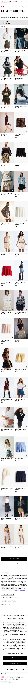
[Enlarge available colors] (16, 137)
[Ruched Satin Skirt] (7, 211)
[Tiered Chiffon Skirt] (21, 241)
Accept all (15, 657)
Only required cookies (15, 663)
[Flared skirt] (21, 182)
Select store (7, 23)
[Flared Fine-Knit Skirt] (21, 152)
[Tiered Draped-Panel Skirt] (21, 94)
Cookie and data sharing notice (15, 653)
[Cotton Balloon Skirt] (7, 417)
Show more (4, 604)
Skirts (14, 615)
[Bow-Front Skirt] (7, 506)
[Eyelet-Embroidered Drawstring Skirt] (7, 358)
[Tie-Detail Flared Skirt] (7, 152)
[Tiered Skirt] (21, 328)
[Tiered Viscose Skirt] (7, 122)
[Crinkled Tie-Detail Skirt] (7, 241)
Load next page (14, 559)
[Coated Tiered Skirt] (7, 66)
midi (16, 590)
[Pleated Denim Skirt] (21, 300)
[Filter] (26, 26)
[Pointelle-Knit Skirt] (7, 300)
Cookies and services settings (15, 669)
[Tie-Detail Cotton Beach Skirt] (7, 534)
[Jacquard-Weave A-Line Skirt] (7, 94)
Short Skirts (21, 615)
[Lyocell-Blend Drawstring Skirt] (7, 182)
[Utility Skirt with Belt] (21, 506)
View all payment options (6, 681)
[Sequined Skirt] (21, 66)
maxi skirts (22, 590)
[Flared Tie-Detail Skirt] (21, 38)
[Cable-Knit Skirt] (21, 447)
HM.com (3, 615)
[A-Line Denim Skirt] (21, 270)
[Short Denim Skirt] (21, 417)
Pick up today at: (7, 21)
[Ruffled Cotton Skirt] (7, 447)
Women (9, 615)
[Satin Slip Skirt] (21, 122)
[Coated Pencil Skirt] (7, 38)
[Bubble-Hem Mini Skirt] (21, 358)
